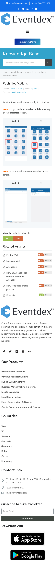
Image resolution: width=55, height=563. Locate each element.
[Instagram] (23, 351)
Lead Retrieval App (11, 396)
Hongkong (6, 461)
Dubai (4, 451)
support (34, 88)
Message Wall (13, 260)
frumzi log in (39, 340)
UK (2, 430)
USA (3, 425)
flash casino (26, 340)
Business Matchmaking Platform (18, 386)
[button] (27, 42)
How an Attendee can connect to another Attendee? (16, 276)
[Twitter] (10, 351)
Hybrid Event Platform (13, 381)
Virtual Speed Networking (14, 376)
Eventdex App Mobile (19, 92)
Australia (6, 441)
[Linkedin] (16, 351)
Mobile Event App (10, 391)
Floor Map (11, 295)
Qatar (4, 456)
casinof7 (15, 340)
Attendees (11, 266)
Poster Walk (12, 255)
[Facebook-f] (3, 351)
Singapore (6, 446)
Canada (5, 435)
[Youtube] (29, 351)
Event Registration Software (16, 402)
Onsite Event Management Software (20, 407)
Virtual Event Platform (13, 371)
